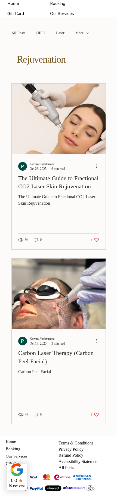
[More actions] (98, 166)
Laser (60, 33)
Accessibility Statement (78, 461)
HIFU (40, 33)
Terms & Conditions (76, 443)
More (79, 33)
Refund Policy (71, 455)
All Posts (18, 33)
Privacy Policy (71, 449)
